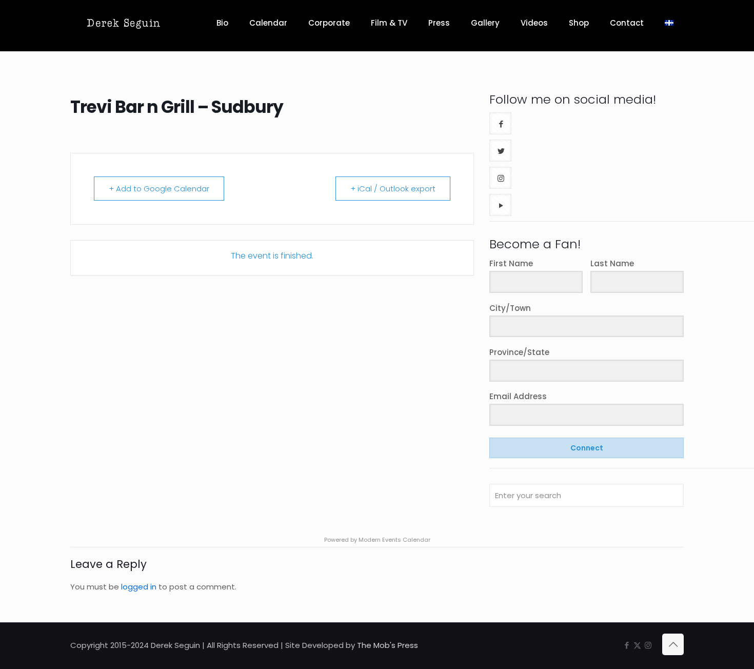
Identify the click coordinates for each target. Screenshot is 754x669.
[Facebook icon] (626, 645)
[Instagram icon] (648, 645)
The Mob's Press (387, 645)
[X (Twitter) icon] (637, 645)
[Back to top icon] (673, 644)
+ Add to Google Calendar (159, 188)
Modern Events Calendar (394, 540)
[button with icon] (500, 123)
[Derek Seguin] (123, 23)
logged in (138, 586)
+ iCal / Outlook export (392, 188)
